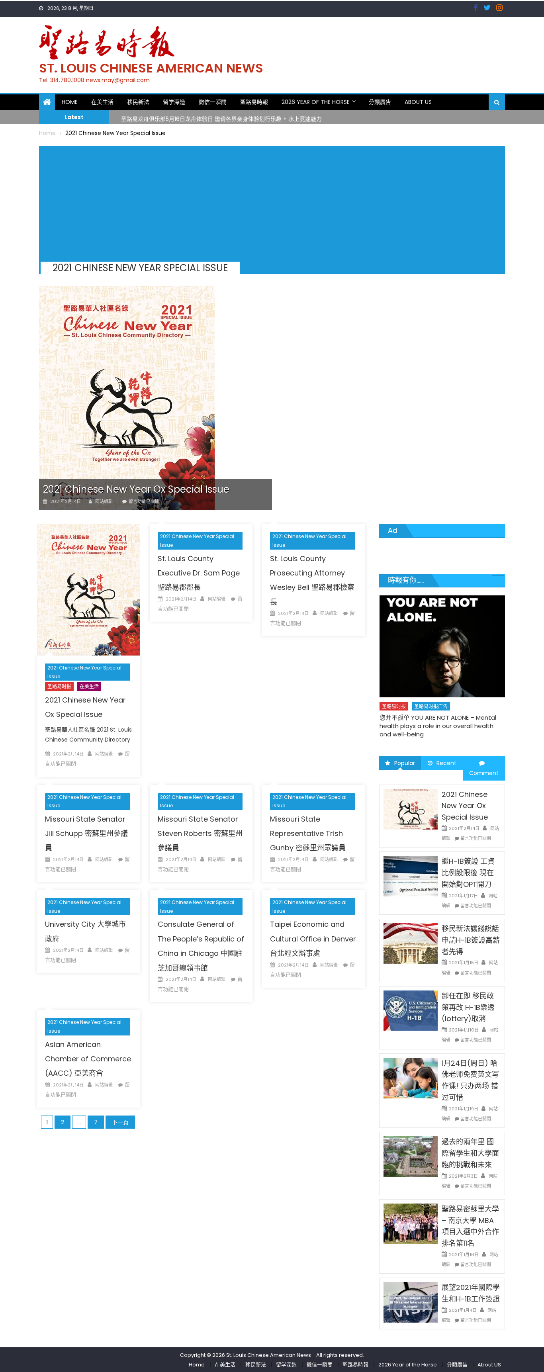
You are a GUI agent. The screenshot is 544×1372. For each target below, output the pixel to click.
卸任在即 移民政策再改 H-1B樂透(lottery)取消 (468, 1007)
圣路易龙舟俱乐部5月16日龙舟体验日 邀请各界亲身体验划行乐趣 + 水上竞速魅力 (221, 117)
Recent (446, 763)
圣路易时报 (59, 686)
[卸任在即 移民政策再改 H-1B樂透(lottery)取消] (411, 1010)
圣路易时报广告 (431, 706)
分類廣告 (380, 102)
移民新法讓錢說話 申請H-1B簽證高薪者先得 (471, 940)
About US (418, 102)
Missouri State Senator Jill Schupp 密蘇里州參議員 (86, 833)
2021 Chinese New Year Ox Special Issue (136, 489)
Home (70, 102)
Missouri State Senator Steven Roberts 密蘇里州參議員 (200, 833)
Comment (484, 773)
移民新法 (138, 102)
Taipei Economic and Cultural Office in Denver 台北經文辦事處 (313, 938)
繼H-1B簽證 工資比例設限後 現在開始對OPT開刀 (468, 872)
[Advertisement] (269, 202)
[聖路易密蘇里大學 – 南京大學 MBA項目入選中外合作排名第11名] (411, 1223)
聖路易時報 (254, 102)
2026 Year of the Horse (316, 102)
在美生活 (102, 102)
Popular (404, 763)
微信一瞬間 (213, 102)
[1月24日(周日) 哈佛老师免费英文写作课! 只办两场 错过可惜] (411, 1077)
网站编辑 (104, 501)
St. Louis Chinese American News (151, 68)
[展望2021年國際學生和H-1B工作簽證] (411, 1302)
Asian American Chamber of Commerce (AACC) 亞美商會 (88, 1058)
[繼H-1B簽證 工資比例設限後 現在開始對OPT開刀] (411, 876)
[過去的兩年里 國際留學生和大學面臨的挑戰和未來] (411, 1156)
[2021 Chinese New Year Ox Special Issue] (155, 398)
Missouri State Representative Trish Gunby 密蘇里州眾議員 (308, 833)
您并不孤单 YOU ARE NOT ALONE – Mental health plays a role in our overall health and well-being (438, 725)
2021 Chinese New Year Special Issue (84, 672)
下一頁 (120, 1122)
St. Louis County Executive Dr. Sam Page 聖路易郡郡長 (199, 573)
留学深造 (174, 102)
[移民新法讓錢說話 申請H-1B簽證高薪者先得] (411, 943)
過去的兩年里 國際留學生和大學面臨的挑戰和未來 (470, 1153)
